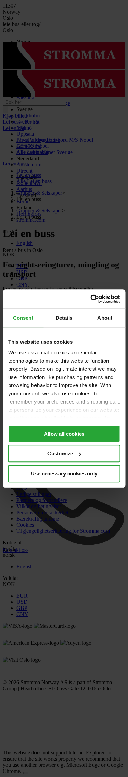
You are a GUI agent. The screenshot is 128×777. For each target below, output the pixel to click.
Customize (60, 453)
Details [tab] (64, 318)
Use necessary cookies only (64, 474)
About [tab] (104, 318)
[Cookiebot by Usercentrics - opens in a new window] (91, 298)
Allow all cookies (64, 434)
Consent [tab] (23, 318)
